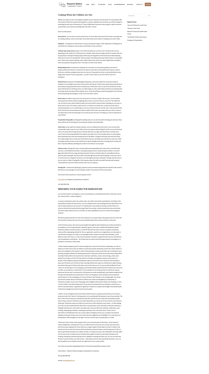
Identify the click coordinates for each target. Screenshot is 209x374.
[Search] (149, 16)
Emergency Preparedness (134, 40)
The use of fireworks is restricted (137, 25)
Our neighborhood (119, 4)
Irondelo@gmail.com (68, 360)
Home (87, 4)
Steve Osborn (62, 179)
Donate (148, 4)
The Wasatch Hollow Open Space (137, 37)
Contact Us (139, 4)
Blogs (110, 4)
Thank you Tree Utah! (133, 28)
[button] (95, 4)
